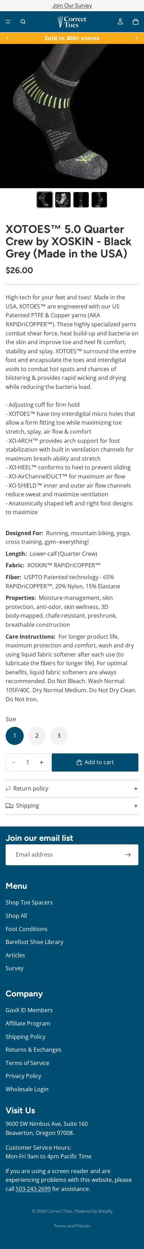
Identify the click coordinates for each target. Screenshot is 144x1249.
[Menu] (8, 22)
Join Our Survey (72, 5)
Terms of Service (27, 1062)
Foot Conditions (27, 928)
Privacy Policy (23, 1076)
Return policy (30, 788)
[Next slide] (136, 38)
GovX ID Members (29, 1010)
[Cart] (135, 21)
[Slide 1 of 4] (44, 199)
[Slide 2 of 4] (63, 199)
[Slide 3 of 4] (81, 199)
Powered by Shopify (93, 1211)
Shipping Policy (25, 1036)
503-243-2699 (33, 1189)
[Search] (23, 21)
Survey (14, 968)
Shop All (16, 916)
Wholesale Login (27, 1089)
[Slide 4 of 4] (99, 199)
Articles (15, 955)
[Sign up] (128, 854)
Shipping (27, 805)
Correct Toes (59, 1211)
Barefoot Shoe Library (34, 942)
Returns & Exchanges (34, 1049)
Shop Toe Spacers (29, 902)
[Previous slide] (7, 38)
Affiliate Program (28, 1023)
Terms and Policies (72, 1226)
